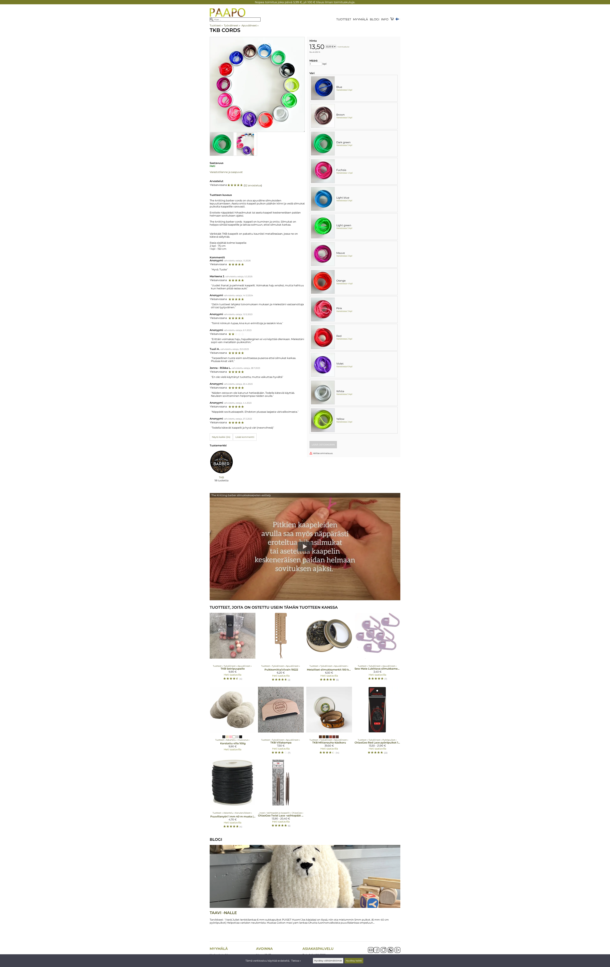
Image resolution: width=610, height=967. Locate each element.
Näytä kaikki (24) (221, 437)
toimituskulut (343, 47)
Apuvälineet (250, 25)
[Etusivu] (227, 15)
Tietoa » (296, 960)
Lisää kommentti (244, 437)
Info (384, 19)
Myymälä (360, 19)
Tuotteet (343, 19)
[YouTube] (397, 950)
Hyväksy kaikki (354, 960)
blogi (374, 19)
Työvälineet (232, 25)
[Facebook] (376, 950)
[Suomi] (398, 19)
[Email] (371, 951)
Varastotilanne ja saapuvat (226, 172)
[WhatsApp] (390, 950)
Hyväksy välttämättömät (328, 960)
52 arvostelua (252, 185)
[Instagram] (383, 950)
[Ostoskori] (392, 19)
